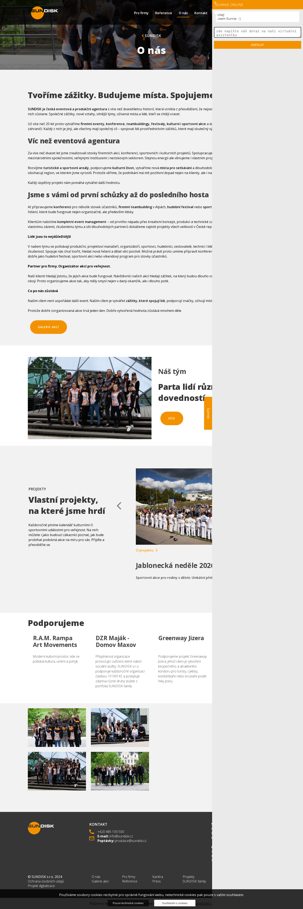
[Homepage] (44, 12)
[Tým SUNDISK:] (57, 750)
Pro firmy (141, 13)
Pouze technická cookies (128, 903)
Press (156, 881)
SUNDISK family (194, 881)
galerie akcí (48, 327)
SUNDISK (152, 35)
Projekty (188, 876)
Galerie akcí (100, 881)
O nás (183, 13)
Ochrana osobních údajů (46, 881)
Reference (163, 13)
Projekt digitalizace (41, 885)
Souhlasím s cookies (175, 903)
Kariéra (157, 876)
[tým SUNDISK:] (120, 750)
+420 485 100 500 (110, 831)
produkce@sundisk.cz (131, 840)
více (171, 418)
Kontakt (201, 13)
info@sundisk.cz (121, 836)
